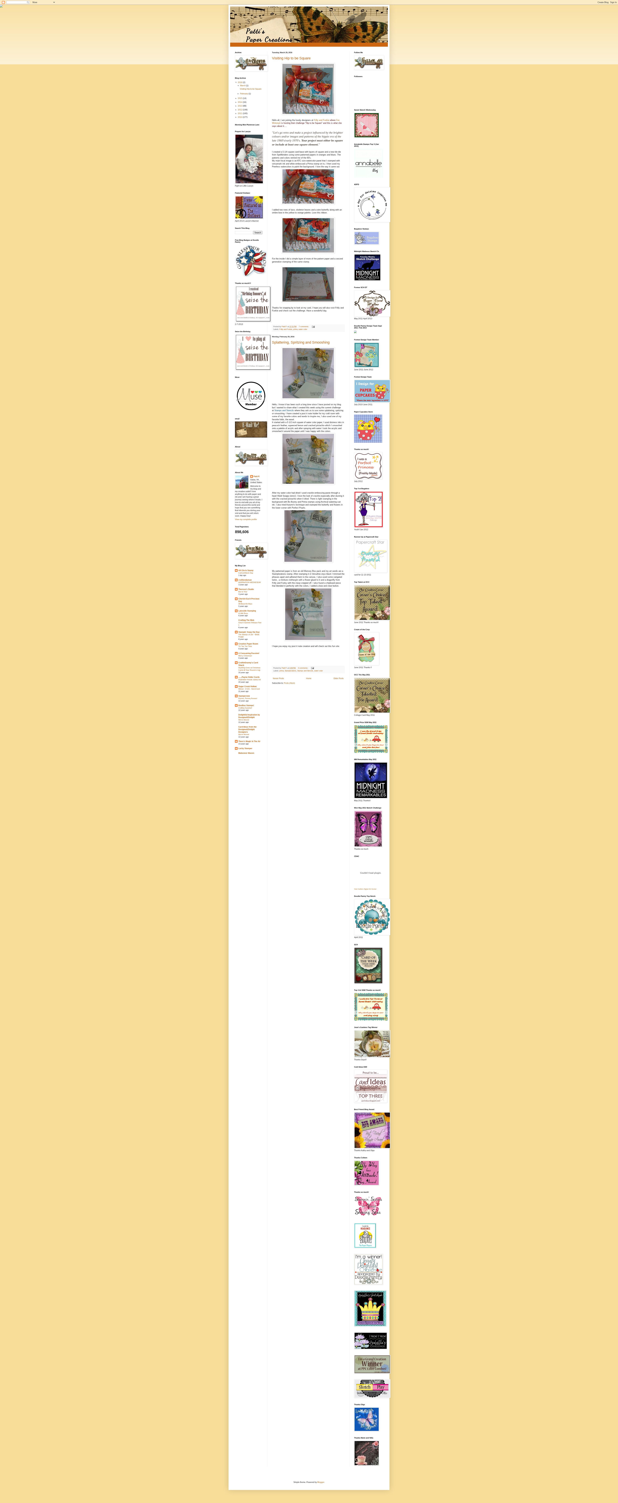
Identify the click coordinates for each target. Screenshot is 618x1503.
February (244, 94)
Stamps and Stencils (305, 671)
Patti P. (256, 476)
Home (308, 678)
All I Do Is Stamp (245, 570)
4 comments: (303, 668)
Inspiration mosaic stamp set (249, 680)
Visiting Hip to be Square (291, 58)
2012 (240, 110)
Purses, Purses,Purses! (247, 698)
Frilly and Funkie (321, 120)
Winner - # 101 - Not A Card (249, 689)
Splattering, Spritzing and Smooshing (301, 342)
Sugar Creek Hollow (247, 686)
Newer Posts (278, 678)
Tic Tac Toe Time (245, 646)
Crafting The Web (246, 620)
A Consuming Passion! (248, 653)
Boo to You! (242, 592)
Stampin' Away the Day (249, 632)
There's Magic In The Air (249, 741)
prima (295, 329)
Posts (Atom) (289, 683)
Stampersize (244, 696)
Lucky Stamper (245, 748)
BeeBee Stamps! (246, 705)
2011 (240, 113)
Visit (365, 889)
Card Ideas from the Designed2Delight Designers (247, 729)
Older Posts (338, 678)
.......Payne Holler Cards (249, 677)
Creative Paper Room (248, 644)
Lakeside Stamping (247, 611)
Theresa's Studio (246, 589)
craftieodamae (245, 580)
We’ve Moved (243, 720)
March (243, 85)
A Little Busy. (243, 613)
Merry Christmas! (245, 656)
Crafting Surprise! (245, 708)
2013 (240, 106)
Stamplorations (290, 671)
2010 (240, 117)
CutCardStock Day (245, 573)
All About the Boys (245, 604)
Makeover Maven (246, 753)
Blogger (320, 1482)
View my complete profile (246, 519)
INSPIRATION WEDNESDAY (249, 582)
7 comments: (304, 326)
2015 (240, 98)
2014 (240, 102)
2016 (240, 82)
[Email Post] (313, 326)
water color (303, 329)
